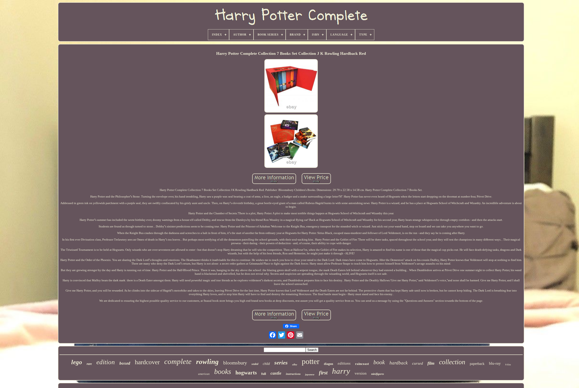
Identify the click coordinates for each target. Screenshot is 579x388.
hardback (398, 363)
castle (276, 373)
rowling (207, 362)
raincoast (362, 364)
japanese (309, 374)
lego (76, 362)
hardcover (147, 362)
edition (105, 362)
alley (294, 364)
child (266, 364)
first (323, 373)
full (263, 374)
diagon (328, 364)
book (379, 362)
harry (341, 371)
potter (310, 361)
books (222, 371)
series (281, 362)
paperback (477, 364)
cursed (417, 363)
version (361, 373)
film (430, 363)
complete (178, 361)
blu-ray (495, 363)
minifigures (377, 374)
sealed (255, 364)
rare (89, 364)
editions (344, 363)
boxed (124, 363)
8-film (508, 364)
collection (452, 362)
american (204, 374)
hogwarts (246, 373)
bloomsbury (235, 363)
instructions (293, 374)
